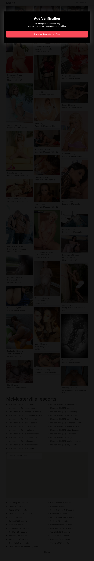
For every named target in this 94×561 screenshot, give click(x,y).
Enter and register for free (47, 34)
